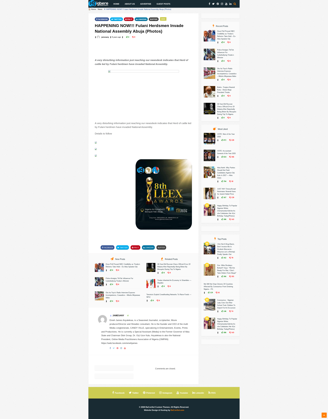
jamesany (105, 37)
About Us (130, 4)
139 (232, 197)
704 (224, 181)
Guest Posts (163, 4)
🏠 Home (92, 9)
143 (232, 219)
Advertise (145, 4)
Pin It (129, 19)
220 (232, 140)
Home (116, 4)
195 (232, 276)
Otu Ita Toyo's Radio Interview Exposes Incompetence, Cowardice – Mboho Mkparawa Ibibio (123, 295)
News (100, 9)
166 (232, 157)
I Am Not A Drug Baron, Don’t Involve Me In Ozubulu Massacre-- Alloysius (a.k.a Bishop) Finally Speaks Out (226, 249)
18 (232, 181)
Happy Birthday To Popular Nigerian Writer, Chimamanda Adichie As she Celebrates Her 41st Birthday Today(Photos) (227, 211)
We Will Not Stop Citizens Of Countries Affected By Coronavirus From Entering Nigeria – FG (218, 286)
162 (224, 258)
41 (218, 292)
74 (232, 311)
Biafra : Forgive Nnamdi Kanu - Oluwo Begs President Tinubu (226, 89)
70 (232, 258)
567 (224, 197)
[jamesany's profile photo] (98, 37)
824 (224, 157)
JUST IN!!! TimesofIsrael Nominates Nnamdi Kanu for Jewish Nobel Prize (226, 191)
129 (211, 292)
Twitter (117, 19)
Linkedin (141, 19)
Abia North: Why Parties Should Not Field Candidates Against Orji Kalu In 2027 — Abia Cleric (226, 173)
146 (224, 311)
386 (224, 219)
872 (224, 140)
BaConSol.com (177, 410)
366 (224, 276)
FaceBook (102, 19)
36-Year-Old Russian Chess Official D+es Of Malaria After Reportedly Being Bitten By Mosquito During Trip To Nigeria (173, 266)
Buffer (153, 19)
